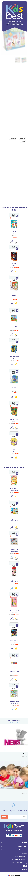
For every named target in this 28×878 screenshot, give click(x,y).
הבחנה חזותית (13, 138)
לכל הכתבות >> (14, 722)
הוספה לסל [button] (12, 242)
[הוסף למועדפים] (10, 218)
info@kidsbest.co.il (17, 859)
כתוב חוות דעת (16, 243)
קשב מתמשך (22, 138)
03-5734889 (18, 856)
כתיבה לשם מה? (23, 790)
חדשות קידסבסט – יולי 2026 (21, 753)
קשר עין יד (22, 141)
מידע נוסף (11, 558)
